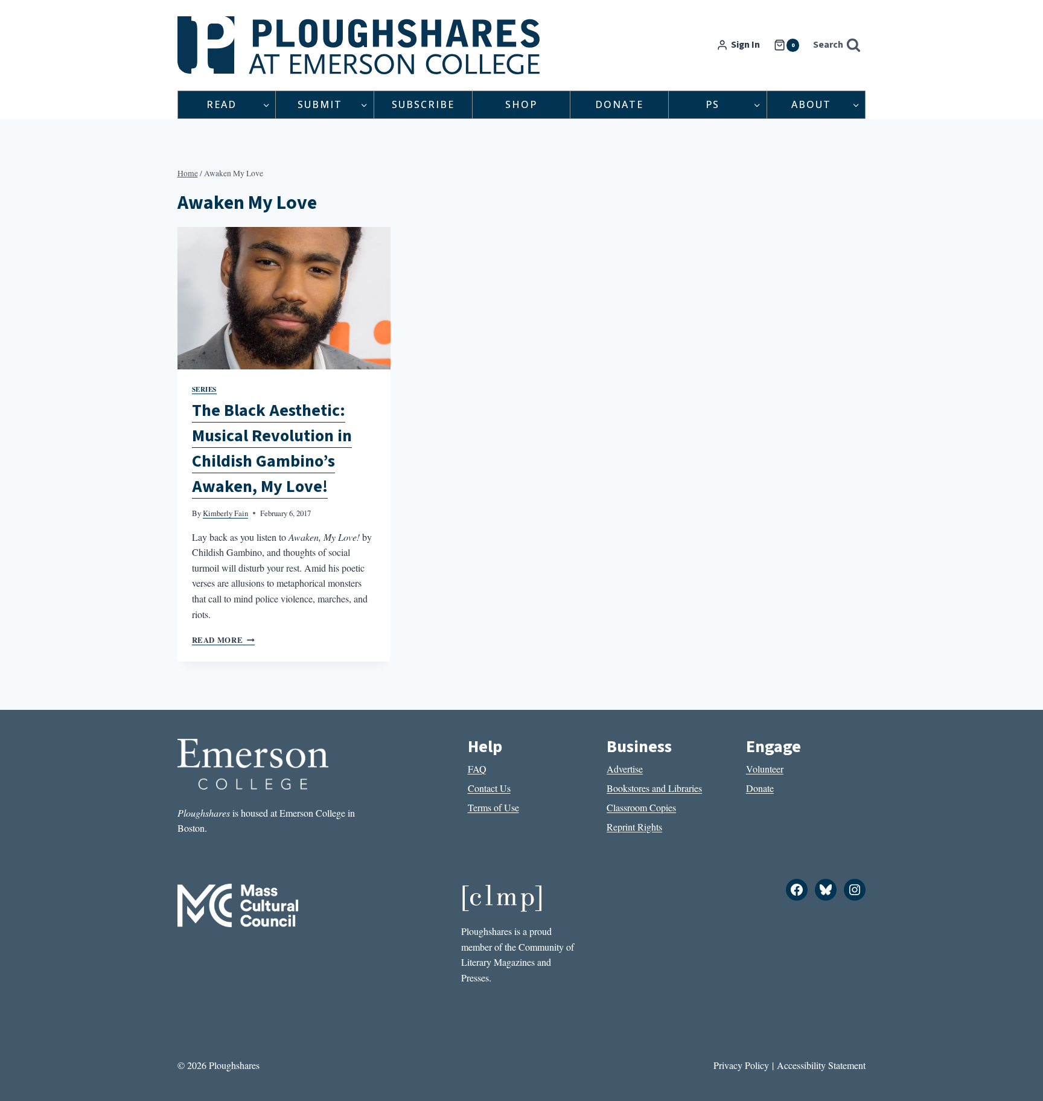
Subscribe (423, 104)
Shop (521, 104)
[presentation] (284, 298)
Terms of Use (493, 807)
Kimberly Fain (225, 513)
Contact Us (489, 788)
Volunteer (764, 768)
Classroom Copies (641, 807)
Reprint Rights (634, 826)
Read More (223, 639)
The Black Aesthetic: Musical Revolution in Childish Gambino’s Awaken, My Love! (272, 448)
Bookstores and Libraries (654, 788)
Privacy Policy (741, 1065)
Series (204, 389)
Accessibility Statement (821, 1065)
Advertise (625, 768)
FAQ (477, 768)
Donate (619, 104)
